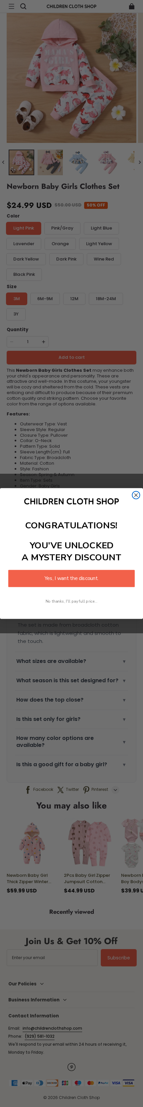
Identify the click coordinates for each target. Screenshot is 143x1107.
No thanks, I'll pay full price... (71, 601)
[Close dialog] (136, 495)
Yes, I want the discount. (71, 578)
